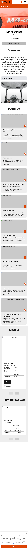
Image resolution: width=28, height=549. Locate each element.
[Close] (26, 533)
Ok (14, 546)
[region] (14, 540)
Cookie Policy (13, 543)
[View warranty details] (17, 38)
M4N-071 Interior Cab (8, 78)
